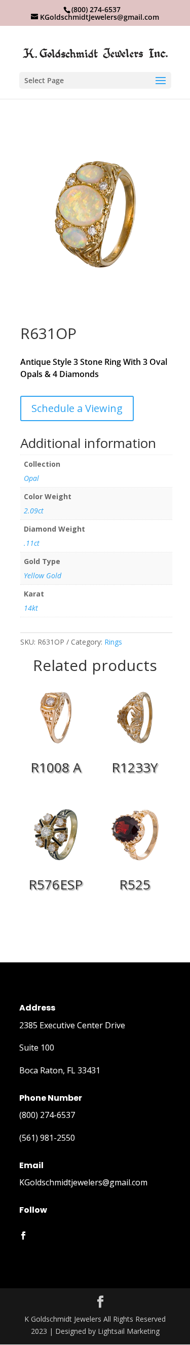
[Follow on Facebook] (23, 1235)
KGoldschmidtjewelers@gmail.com (83, 1182)
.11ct (32, 543)
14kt (31, 608)
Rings (113, 642)
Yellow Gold (42, 575)
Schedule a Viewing (77, 408)
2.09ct (34, 510)
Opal (31, 478)
